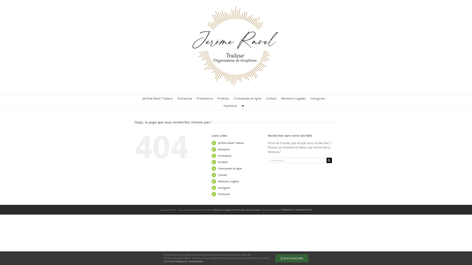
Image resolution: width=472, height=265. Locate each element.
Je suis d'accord (292, 258)
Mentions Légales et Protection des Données (237, 209)
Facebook (224, 194)
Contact (222, 175)
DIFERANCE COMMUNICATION (296, 209)
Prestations (225, 156)
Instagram (224, 188)
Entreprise (224, 149)
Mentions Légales (228, 181)
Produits (223, 162)
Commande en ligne (230, 168)
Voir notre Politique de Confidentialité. (184, 261)
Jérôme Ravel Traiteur (231, 143)
